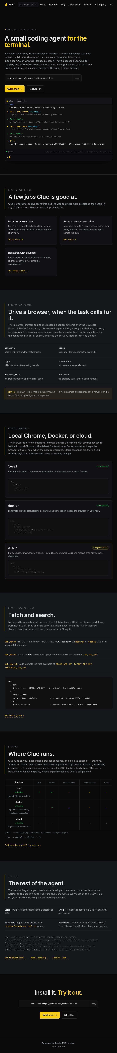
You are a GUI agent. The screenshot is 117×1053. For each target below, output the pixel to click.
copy (77, 78)
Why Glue (69, 1015)
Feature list (35, 89)
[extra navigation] (111, 4)
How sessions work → (15, 957)
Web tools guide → (18, 270)
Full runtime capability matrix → (23, 845)
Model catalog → (39, 957)
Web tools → (69, 239)
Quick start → (14, 89)
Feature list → (60, 957)
